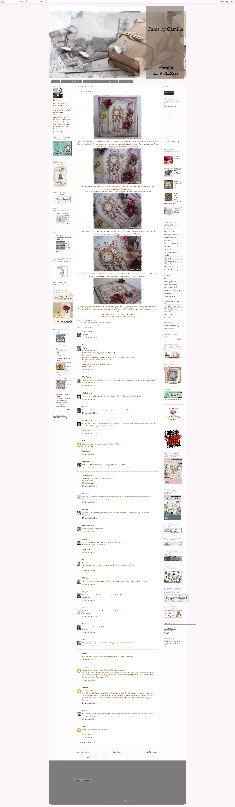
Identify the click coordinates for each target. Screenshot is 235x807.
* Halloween (168, 293)
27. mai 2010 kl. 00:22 (89, 486)
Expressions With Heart (62, 395)
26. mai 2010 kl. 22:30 (89, 433)
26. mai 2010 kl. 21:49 (89, 385)
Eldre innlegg (152, 751)
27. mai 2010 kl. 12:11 (89, 600)
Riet (83, 539)
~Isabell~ (85, 393)
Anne (84, 667)
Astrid (84, 607)
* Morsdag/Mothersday (172, 306)
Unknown (85, 441)
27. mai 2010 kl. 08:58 (89, 570)
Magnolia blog (129, 314)
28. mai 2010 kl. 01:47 (89, 632)
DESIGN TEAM (110, 81)
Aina (84, 639)
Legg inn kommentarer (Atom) (95, 757)
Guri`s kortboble (61, 378)
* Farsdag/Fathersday (171, 287)
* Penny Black (168, 249)
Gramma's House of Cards (63, 359)
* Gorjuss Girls (169, 232)
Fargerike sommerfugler (68, 384)
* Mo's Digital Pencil (171, 243)
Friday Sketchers (130, 141)
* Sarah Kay (168, 258)
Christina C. (86, 461)
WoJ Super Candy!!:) (177, 158)
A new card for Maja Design (178, 210)
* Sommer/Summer (170, 315)
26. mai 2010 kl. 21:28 (89, 369)
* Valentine (168, 323)
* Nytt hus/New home (171, 309)
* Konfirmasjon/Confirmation (172, 301)
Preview (166, 631)
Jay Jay (58, 348)
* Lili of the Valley (170, 237)
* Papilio (167, 246)
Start (56, 81)
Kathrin (58, 333)
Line (83, 406)
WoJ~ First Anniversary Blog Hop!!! (177, 184)
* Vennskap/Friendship (171, 325)
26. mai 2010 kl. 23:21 (89, 454)
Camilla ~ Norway (62, 213)
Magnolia (142, 231)
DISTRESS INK (92, 81)
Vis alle (69, 409)
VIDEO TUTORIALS (71, 81)
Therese (85, 493)
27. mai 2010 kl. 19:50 (89, 616)
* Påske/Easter (169, 312)
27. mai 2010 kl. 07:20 (89, 532)
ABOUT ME (126, 81)
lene (83, 726)
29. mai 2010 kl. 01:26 (89, 703)
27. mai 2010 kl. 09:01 (89, 584)
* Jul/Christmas (169, 296)
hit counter (167, 109)
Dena (84, 509)
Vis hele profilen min (60, 132)
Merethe (85, 377)
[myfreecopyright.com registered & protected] (173, 644)
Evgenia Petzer (87, 525)
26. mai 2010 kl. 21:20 (89, 337)
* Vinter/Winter (169, 328)
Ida (83, 559)
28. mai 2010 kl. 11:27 (89, 659)
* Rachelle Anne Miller (171, 252)
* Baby (166, 279)
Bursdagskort (87, 323)
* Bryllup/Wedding (170, 282)
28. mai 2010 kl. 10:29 (89, 646)
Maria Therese (87, 331)
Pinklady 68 (86, 420)
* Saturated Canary (170, 261)
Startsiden (117, 751)
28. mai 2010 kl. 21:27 (89, 680)
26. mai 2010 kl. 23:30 (89, 468)
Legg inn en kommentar (88, 742)
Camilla (85, 345)
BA (83, 623)
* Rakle (166, 255)
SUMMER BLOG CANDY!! (177, 171)
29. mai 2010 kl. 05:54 (89, 719)
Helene (84, 710)
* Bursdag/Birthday (170, 284)
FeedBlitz (167, 633)
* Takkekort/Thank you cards (171, 319)
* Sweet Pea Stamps (170, 267)
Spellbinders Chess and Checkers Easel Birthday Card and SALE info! (63, 401)
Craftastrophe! (67, 336)
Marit (84, 578)
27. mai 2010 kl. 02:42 (89, 518)
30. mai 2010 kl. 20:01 (89, 737)
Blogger (126, 801)
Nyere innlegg (82, 751)
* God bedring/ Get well (172, 290)
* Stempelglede (169, 264)
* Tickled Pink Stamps (171, 270)
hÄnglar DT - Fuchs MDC (62, 352)
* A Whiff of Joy (169, 229)
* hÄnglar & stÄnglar (171, 235)
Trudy (84, 591)
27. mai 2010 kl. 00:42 (89, 502)
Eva (83, 653)
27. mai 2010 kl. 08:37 (89, 552)
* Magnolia (168, 240)
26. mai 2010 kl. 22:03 (89, 413)
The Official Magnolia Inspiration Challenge (63, 237)
